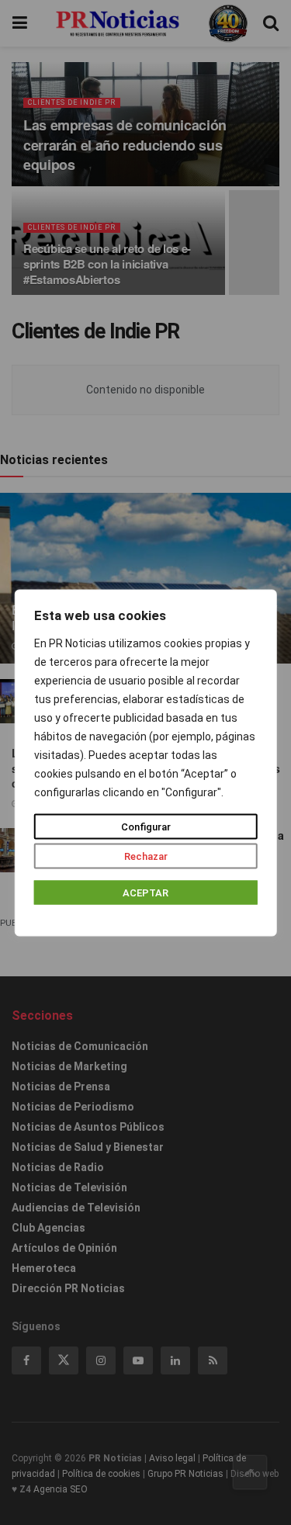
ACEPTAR (145, 892)
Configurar (146, 826)
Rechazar (146, 855)
